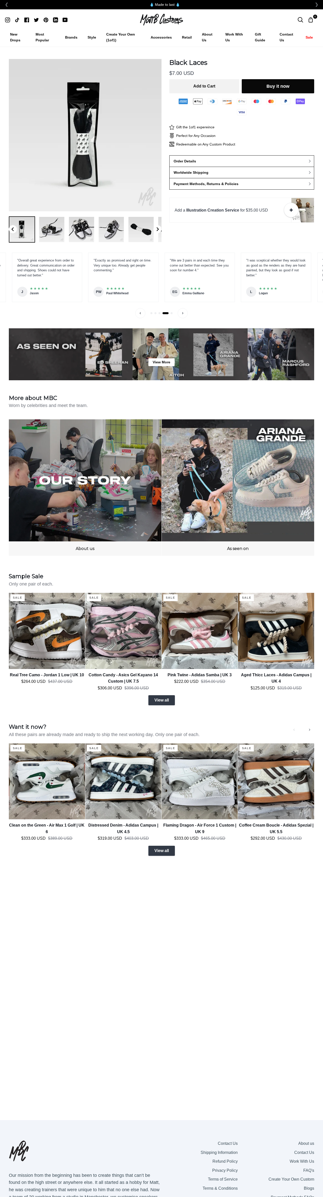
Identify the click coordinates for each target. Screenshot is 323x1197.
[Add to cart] (291, 210)
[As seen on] (238, 487)
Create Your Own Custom (291, 1179)
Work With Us (302, 1161)
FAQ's (308, 1170)
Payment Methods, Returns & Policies (206, 184)
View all (161, 700)
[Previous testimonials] (140, 313)
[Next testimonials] (183, 313)
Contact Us (228, 1143)
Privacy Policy (225, 1170)
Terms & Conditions (220, 1188)
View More (161, 362)
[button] (22, 229)
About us (306, 1143)
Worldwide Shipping (191, 172)
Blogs (309, 1188)
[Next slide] (157, 229)
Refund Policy (225, 1161)
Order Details (185, 161)
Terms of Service (223, 1179)
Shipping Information (219, 1152)
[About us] (85, 487)
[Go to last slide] (13, 229)
